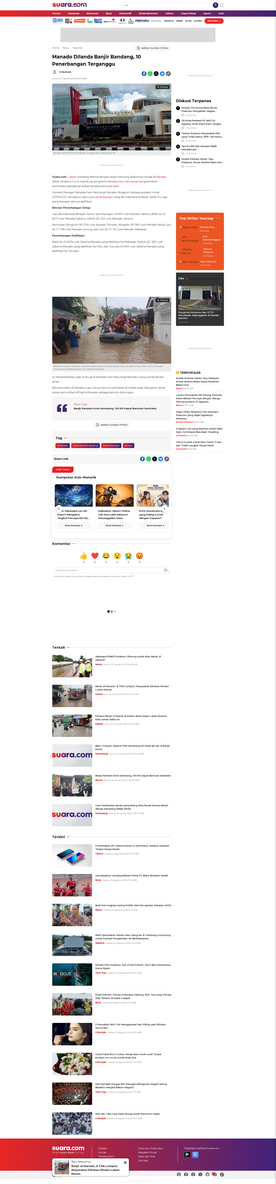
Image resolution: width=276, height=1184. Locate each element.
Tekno (169, 13)
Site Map (143, 1160)
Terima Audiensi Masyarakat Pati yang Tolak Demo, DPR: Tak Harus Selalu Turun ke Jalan (202, 137)
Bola (109, 13)
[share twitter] (156, 74)
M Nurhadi (65, 72)
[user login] (215, 5)
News (66, 47)
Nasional (73, 13)
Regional (213, 21)
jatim (188, 21)
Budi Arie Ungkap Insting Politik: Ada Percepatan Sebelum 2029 (133, 905)
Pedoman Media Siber (150, 1148)
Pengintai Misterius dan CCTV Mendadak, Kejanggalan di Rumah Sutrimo (198, 315)
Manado (161, 176)
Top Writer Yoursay (196, 218)
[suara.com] (69, 6)
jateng (198, 21)
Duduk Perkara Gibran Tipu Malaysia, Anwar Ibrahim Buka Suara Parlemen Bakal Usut (203, 162)
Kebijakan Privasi (147, 1152)
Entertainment (148, 13)
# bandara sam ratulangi (85, 445)
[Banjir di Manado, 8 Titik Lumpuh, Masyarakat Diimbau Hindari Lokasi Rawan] (61, 1167)
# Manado (62, 445)
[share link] (168, 74)
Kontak (102, 1152)
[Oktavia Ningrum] (190, 253)
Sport (207, 13)
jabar (179, 21)
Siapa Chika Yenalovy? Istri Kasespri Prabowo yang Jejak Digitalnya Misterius (197, 415)
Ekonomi (92, 13)
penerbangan (104, 197)
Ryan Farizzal (208, 261)
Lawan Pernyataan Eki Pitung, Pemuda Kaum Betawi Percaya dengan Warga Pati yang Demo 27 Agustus (199, 398)
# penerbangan (111, 445)
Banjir (73, 176)
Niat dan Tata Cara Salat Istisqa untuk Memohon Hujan (127, 1113)
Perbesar (164, 87)
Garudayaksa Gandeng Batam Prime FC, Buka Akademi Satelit (131, 875)
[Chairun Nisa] (188, 229)
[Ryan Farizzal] (189, 263)
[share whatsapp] (150, 74)
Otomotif (125, 13)
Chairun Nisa (207, 227)
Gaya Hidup (188, 13)
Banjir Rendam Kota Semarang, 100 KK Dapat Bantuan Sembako (115, 408)
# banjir (128, 445)
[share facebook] (144, 74)
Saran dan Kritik (146, 1156)
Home (56, 13)
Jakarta (169, 21)
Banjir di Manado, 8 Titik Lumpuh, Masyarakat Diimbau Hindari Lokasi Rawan (95, 1170)
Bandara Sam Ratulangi (122, 181)
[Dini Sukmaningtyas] (190, 240)
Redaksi (102, 1148)
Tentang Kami (106, 1156)
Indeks (222, 13)
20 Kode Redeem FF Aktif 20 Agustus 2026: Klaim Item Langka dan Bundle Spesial (201, 124)
